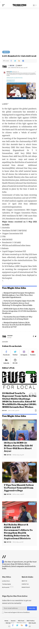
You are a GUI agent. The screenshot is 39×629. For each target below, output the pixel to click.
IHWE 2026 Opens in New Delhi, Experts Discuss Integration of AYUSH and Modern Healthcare (19, 311)
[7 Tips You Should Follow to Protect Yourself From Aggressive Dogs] (19, 472)
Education (30, 372)
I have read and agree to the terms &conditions (17, 612)
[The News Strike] (19, 5)
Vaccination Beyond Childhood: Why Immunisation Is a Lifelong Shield (17, 318)
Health (6, 52)
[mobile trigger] (4, 5)
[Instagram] (24, 353)
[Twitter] (15, 353)
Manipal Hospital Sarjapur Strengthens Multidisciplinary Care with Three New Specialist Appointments (18, 295)
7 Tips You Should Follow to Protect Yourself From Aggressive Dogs (19, 488)
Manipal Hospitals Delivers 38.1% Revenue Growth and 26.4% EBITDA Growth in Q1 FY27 (16, 325)
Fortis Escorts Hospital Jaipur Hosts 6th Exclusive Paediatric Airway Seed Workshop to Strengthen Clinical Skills (18, 303)
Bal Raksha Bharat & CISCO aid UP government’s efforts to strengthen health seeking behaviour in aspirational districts (18, 531)
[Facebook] (33, 336)
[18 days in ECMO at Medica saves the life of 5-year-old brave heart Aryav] (19, 429)
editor (12, 65)
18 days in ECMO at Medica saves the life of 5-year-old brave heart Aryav (18, 447)
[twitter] (35, 336)
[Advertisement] (19, 28)
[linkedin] (6, 361)
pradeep (10, 335)
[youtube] (32, 353)
